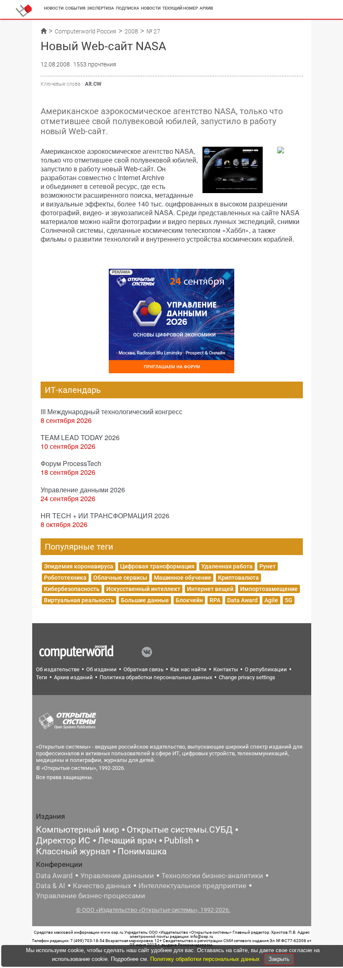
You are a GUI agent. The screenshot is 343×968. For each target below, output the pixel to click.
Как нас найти (188, 669)
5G (288, 600)
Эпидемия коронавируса (78, 566)
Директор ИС (63, 841)
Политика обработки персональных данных (156, 677)
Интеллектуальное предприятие (192, 885)
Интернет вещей (210, 589)
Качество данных (102, 885)
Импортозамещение (269, 589)
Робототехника (65, 577)
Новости (54, 8)
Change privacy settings (247, 677)
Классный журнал (73, 851)
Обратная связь (143, 669)
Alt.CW (93, 84)
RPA (215, 600)
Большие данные (145, 600)
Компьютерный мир (77, 830)
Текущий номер (180, 8)
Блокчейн (189, 600)
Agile (271, 600)
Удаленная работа (227, 566)
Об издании (101, 669)
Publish (178, 841)
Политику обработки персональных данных (205, 959)
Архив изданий (73, 677)
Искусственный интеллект (143, 589)
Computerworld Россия (85, 31)
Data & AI (50, 885)
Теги (41, 677)
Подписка (127, 8)
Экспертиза (100, 8)
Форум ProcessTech (71, 463)
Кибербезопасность (72, 589)
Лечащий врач (127, 841)
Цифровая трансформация (157, 566)
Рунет (267, 566)
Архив (206, 8)
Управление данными (117, 875)
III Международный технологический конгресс (111, 411)
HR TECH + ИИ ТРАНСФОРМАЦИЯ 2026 (105, 515)
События (75, 8)
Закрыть (279, 959)
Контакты (225, 669)
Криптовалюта (238, 577)
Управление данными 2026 (83, 489)
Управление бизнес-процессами (90, 896)
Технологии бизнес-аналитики (212, 875)
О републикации (266, 669)
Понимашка (142, 851)
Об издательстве (57, 669)
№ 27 (153, 31)
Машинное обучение (182, 577)
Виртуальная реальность (79, 600)
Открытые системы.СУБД (180, 830)
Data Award (242, 600)
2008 (131, 31)
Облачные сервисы (120, 577)
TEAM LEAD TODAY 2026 (80, 437)
